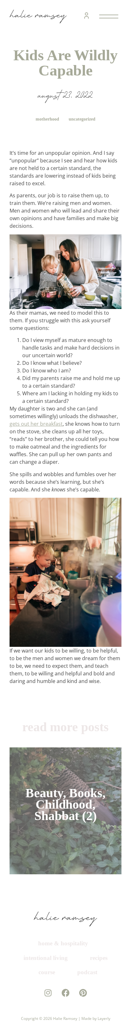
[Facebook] (66, 1007)
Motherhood (46, 119)
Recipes (45, 972)
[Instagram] (48, 1007)
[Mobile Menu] (107, 16)
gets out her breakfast (36, 423)
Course (87, 972)
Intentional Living (65, 958)
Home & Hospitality (63, 943)
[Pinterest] (83, 1007)
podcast (68, 986)
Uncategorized (82, 119)
